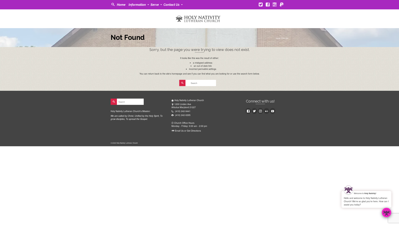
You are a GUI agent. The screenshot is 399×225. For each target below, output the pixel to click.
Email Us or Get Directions (187, 130)
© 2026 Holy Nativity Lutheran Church (124, 143)
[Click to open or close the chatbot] (386, 212)
